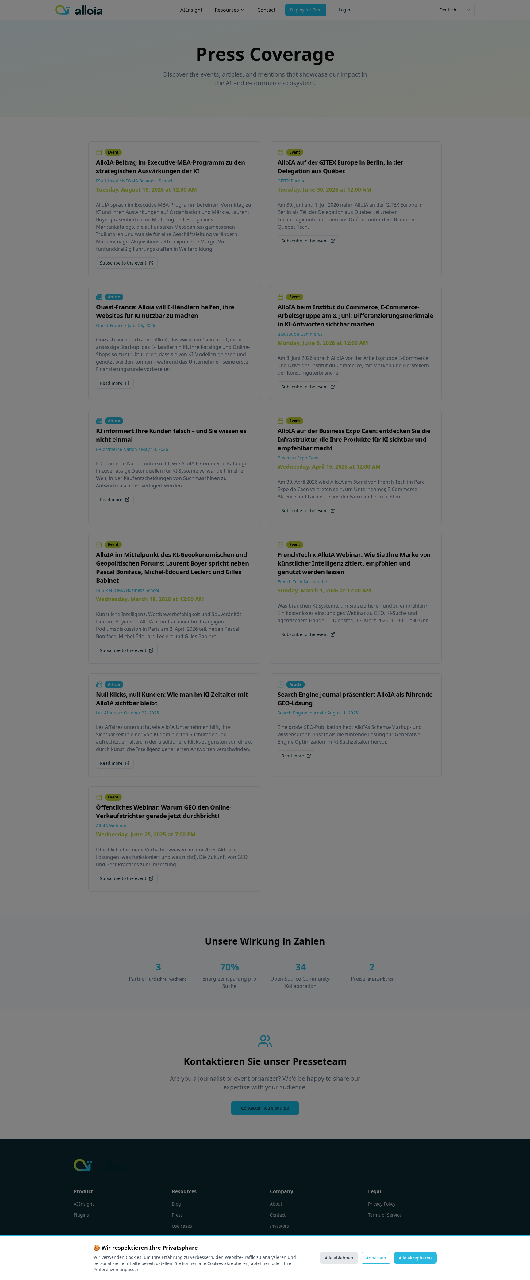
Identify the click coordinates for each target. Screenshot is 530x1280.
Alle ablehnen (339, 1258)
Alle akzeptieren (415, 1258)
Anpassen (376, 1258)
